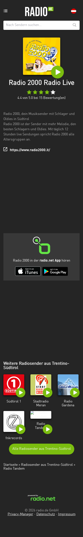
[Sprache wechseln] (73, 11)
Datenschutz (45, 514)
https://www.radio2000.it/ (30, 150)
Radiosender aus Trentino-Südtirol (47, 465)
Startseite (10, 465)
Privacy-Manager (20, 514)
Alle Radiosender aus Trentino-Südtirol (41, 449)
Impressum (67, 514)
